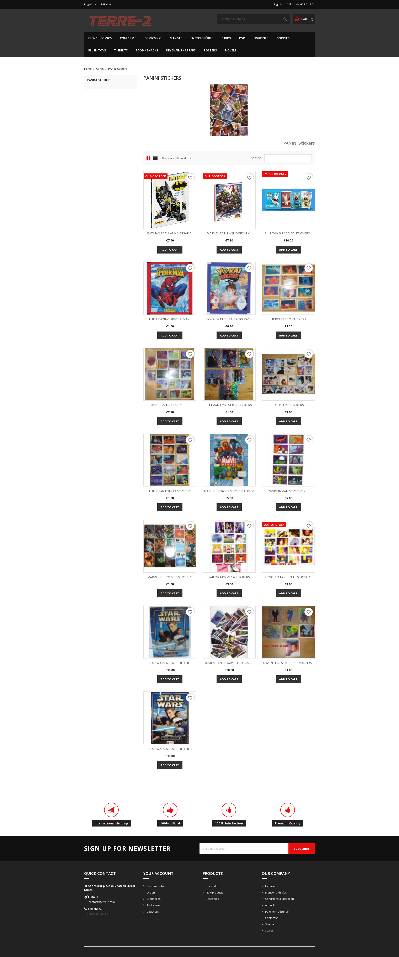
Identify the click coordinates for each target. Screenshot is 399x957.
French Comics (100, 38)
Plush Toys (97, 50)
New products (214, 892)
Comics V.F (128, 38)
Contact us (271, 918)
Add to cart (170, 249)
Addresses (153, 905)
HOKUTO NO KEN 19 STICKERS (288, 577)
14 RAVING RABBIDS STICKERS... (288, 233)
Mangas (176, 38)
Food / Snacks (147, 50)
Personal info (155, 886)
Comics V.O (152, 38)
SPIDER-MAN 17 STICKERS (169, 405)
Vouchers (152, 911)
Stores (269, 930)
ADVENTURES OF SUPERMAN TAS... (288, 663)
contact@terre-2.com (102, 902)
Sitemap (270, 924)
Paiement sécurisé (277, 911)
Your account (158, 873)
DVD (242, 38)
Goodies (283, 38)
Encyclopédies (202, 38)
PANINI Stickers (99, 80)
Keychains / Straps (181, 50)
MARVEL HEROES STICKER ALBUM (229, 491)
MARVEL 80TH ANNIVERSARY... (229, 233)
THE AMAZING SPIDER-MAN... (169, 319)
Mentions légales (276, 892)
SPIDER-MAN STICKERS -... (288, 491)
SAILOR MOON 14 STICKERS (229, 577)
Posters (210, 50)
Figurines (261, 38)
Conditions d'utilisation (279, 899)
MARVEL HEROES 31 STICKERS (169, 577)
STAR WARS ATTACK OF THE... (170, 663)
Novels (230, 50)
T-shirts (121, 50)
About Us (271, 905)
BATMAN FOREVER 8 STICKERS (229, 405)
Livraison (271, 886)
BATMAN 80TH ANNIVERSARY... (170, 233)
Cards (226, 38)
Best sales (212, 899)
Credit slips (153, 899)
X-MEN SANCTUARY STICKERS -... (229, 663)
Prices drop (212, 886)
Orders (151, 892)
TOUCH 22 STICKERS (288, 405)
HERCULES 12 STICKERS (288, 319)
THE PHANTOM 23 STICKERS (169, 491)
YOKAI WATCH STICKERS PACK (229, 319)
